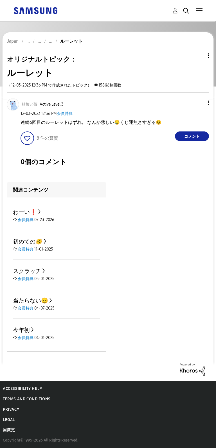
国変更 (9, 429)
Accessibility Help (22, 388)
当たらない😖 (30, 300)
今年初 (21, 330)
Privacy (11, 409)
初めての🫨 (27, 241)
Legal (9, 419)
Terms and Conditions (27, 399)
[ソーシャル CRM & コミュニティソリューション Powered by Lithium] (192, 369)
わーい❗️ (25, 212)
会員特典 (65, 113)
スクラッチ (27, 271)
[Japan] (35, 10)
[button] (199, 103)
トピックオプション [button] (199, 55)
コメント (192, 136)
